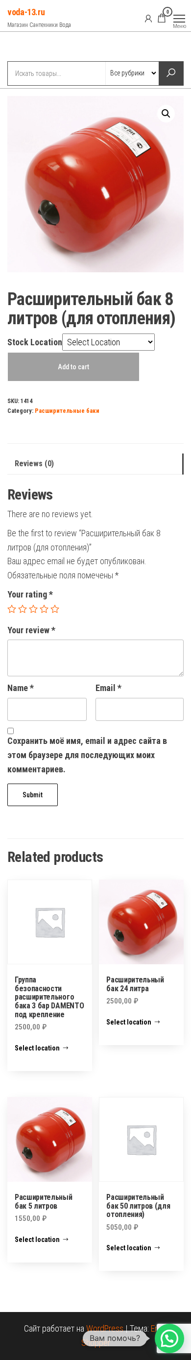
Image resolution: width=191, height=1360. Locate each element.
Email (108, 688)
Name (20, 688)
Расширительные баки (67, 410)
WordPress (104, 1328)
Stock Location (34, 342)
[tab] (95, 464)
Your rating (30, 594)
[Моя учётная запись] (148, 18)
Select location (37, 1048)
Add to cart (73, 367)
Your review (31, 630)
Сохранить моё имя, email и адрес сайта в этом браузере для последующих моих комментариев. (87, 755)
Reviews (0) (34, 463)
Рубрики (43, 47)
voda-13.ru (26, 12)
